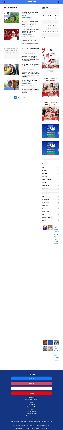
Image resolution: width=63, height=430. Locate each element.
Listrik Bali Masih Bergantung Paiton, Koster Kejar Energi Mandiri (31, 428)
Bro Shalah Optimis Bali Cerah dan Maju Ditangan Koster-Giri (30, 65)
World (44, 220)
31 (43, 35)
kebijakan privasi (32, 411)
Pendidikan (45, 202)
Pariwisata (45, 199)
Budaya (44, 170)
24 (43, 31)
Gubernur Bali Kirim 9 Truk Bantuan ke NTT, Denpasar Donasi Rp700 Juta (31, 425)
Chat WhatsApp (31, 397)
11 (24, 97)
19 (48, 28)
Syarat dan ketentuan (31, 416)
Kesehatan (45, 185)
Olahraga (45, 194)
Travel (44, 214)
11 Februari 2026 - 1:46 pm (27, 53)
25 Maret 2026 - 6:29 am (27, 36)
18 (45, 28)
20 (50, 28)
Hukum (44, 182)
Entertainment (46, 179)
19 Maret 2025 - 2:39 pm (27, 69)
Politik (44, 208)
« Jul (43, 37)
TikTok (31, 388)
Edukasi (44, 173)
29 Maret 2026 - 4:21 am (27, 19)
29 (55, 31)
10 (43, 25)
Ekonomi (44, 176)
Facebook (31, 378)
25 (45, 31)
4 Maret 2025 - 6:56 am (27, 85)
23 (57, 28)
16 (57, 25)
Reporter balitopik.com (27, 17)
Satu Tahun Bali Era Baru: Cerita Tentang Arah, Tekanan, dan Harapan (30, 14)
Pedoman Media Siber (31, 413)
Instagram (31, 383)
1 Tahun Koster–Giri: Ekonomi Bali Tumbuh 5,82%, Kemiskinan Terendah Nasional (30, 31)
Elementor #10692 (31, 407)
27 (50, 31)
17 (43, 28)
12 (48, 25)
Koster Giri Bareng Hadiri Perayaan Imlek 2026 (30, 49)
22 (55, 28)
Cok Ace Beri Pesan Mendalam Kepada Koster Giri (29, 81)
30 (57, 31)
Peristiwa (45, 205)
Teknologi (45, 211)
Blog (31, 402)
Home (31, 409)
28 (53, 31)
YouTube (31, 393)
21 (53, 28)
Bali (43, 167)
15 (55, 25)
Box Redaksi (32, 404)
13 (50, 25)
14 (53, 25)
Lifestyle (45, 188)
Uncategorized (47, 217)
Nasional (45, 191)
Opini (43, 197)
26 (48, 31)
